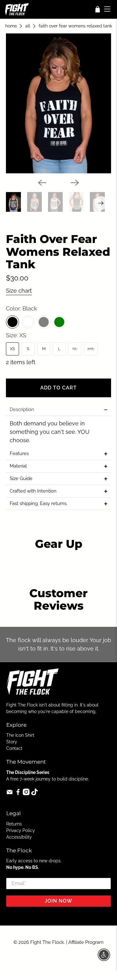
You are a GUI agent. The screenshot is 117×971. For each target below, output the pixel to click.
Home (11, 26)
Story (11, 741)
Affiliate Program (86, 942)
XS (12, 348)
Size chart (19, 290)
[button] (58, 410)
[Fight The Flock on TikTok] (34, 793)
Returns (14, 823)
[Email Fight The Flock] (9, 793)
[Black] (12, 322)
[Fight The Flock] (47, 9)
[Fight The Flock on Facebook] (18, 793)
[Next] (75, 182)
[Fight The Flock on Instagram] (26, 793)
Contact (14, 748)
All (27, 26)
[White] (28, 322)
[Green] (59, 322)
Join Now (58, 901)
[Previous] (42, 182)
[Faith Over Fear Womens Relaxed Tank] (58, 103)
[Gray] (43, 322)
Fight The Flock (47, 942)
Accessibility (19, 837)
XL (74, 348)
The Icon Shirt (20, 735)
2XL (91, 348)
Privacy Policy (20, 830)
